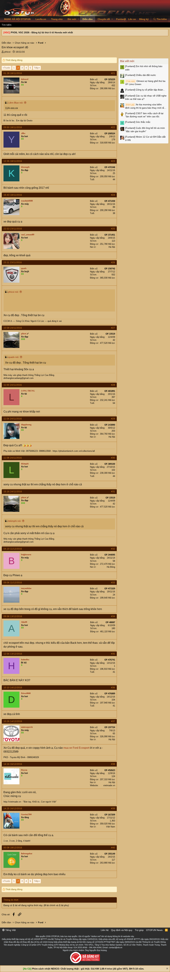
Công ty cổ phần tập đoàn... (145, 89)
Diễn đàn (88, 19)
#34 (113, 616)
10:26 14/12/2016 (12, 721)
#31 (113, 491)
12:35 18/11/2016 (12, 161)
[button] (78, 19)
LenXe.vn (41, 19)
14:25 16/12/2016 (12, 808)
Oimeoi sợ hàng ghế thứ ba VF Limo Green (145, 83)
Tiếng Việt (10, 930)
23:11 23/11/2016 (12, 262)
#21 (113, 73)
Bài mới (72, 19)
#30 (113, 457)
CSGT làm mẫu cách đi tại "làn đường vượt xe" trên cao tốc (144, 115)
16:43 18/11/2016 (12, 195)
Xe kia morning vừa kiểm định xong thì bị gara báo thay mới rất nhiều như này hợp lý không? (145, 106)
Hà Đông (111, 567)
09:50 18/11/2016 (12, 127)
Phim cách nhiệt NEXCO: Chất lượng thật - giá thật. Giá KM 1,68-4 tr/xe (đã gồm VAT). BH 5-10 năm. (88, 968)
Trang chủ (57, 19)
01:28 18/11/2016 (12, 73)
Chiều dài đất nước (140, 75)
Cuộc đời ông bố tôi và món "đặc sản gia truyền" (145, 130)
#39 (113, 808)
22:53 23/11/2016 (12, 228)
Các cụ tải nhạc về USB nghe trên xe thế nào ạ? (146, 97)
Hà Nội (112, 247)
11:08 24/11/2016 (12, 457)
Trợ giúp (139, 930)
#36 (113, 687)
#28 (113, 385)
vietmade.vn (109, 785)
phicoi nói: (13, 292)
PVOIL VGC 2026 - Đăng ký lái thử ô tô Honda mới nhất (42, 32)
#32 (113, 548)
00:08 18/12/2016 (12, 847)
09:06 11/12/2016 (12, 582)
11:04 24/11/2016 (12, 418)
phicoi (7, 51)
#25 (113, 228)
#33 (113, 582)
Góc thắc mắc (137, 122)
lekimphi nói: (14, 521)
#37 (113, 721)
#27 (113, 327)
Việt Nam (110, 826)
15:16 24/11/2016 (12, 491)
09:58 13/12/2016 (12, 616)
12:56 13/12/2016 (12, 653)
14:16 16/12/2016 (12, 764)
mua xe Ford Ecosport (76, 747)
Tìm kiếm (6, 24)
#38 (113, 764)
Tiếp (36, 67)
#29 (113, 418)
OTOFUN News (154, 930)
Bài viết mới (127, 61)
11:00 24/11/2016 (12, 385)
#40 (113, 847)
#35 (113, 653)
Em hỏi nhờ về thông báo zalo (143, 68)
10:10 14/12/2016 (12, 687)
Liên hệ (105, 930)
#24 (113, 195)
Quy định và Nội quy (121, 930)
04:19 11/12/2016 (12, 548)
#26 (113, 262)
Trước (7, 67)
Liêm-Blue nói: (15, 102)
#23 (113, 161)
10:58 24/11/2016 (12, 327)
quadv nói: (13, 357)
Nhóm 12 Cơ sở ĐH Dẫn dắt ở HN (145, 138)
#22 (113, 127)
